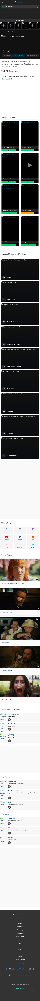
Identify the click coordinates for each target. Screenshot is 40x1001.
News (20, 943)
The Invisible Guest (8, 179)
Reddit (33, 539)
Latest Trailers (7, 555)
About (20, 949)
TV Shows (20, 926)
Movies (20, 923)
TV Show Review (12, 737)
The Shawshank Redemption (10, 210)
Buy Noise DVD (7, 79)
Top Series (5, 813)
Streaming (20, 930)
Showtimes (20, 933)
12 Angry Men (25, 242)
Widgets (33, 547)
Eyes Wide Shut (26, 210)
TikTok (6, 547)
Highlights (20, 20)
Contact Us (20, 952)
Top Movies (6, 776)
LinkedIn (20, 539)
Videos (20, 940)
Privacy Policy (20, 962)
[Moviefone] (20, 2)
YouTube (7, 539)
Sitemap (20, 956)
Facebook (6, 531)
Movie (24, 39)
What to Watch (20, 936)
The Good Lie (25, 179)
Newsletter (19, 547)
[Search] (37, 7)
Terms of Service (20, 959)
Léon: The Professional (9, 147)
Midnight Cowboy (26, 147)
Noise (3, 32)
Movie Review (11, 716)
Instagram (33, 531)
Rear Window (6, 242)
